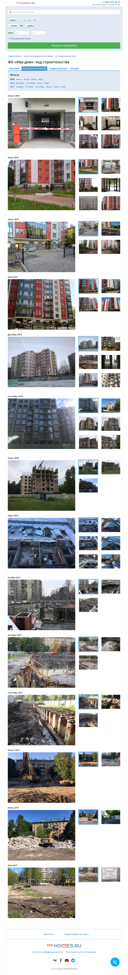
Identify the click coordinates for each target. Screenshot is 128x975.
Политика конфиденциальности (47, 952)
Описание (14, 68)
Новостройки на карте (76, 934)
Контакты (49, 934)
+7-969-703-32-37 (111, 2)
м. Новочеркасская (65, 56)
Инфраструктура (58, 68)
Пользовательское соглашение (81, 952)
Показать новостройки (64, 45)
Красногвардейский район (38, 56)
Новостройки (15, 56)
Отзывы (74, 68)
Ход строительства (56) (34, 68)
